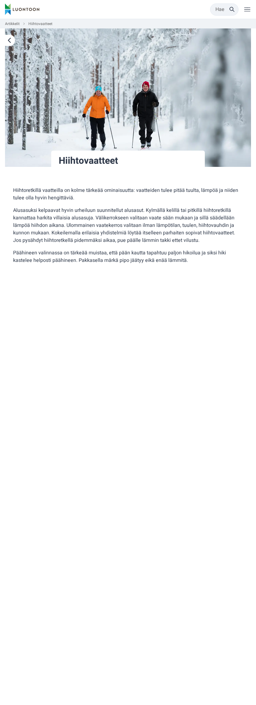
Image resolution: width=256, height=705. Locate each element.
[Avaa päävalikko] (247, 9)
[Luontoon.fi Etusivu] (22, 9)
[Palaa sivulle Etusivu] (10, 40)
